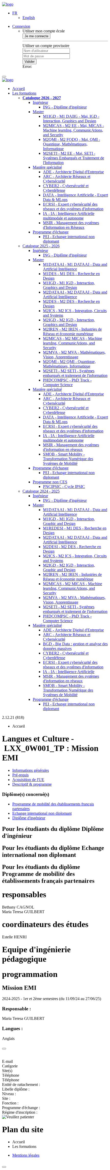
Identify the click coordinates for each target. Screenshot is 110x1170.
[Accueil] (7, 4)
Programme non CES (50, 482)
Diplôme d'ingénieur (28, 818)
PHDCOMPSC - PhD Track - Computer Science (67, 382)
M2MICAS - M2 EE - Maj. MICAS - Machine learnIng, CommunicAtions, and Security (73, 130)
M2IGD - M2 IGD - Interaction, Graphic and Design (69, 567)
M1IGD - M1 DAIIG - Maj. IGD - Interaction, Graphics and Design (71, 118)
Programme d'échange (51, 232)
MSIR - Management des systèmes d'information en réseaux (71, 447)
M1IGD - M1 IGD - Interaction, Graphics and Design (69, 285)
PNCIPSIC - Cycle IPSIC (64, 486)
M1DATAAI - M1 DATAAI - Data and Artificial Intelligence (75, 266)
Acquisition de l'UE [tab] (28, 779)
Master (38, 112)
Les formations (24, 93)
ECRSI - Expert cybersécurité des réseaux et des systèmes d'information (73, 206)
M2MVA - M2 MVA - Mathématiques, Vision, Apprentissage (74, 354)
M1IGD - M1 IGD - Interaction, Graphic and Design (69, 521)
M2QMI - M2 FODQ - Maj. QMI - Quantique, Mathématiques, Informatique (71, 144)
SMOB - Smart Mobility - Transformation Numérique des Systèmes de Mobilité (68, 459)
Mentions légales (25, 1155)
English (29, 17)
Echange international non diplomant (42, 813)
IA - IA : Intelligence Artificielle (68, 671)
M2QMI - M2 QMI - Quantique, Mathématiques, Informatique (69, 363)
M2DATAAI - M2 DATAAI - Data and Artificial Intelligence (75, 294)
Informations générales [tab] (30, 770)
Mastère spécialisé (47, 167)
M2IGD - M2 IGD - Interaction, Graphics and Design (69, 322)
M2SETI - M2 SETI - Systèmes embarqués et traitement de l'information (75, 373)
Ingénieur (40, 102)
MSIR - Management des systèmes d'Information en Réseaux (71, 225)
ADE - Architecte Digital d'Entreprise (73, 172)
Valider (30, 62)
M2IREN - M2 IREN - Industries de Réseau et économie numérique (72, 331)
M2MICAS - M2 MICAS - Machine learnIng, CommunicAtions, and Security (72, 343)
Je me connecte (36, 36)
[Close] (4, 1048)
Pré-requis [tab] (20, 775)
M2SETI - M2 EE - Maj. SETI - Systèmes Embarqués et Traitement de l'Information (73, 158)
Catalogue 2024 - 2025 (41, 491)
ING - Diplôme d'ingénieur (65, 107)
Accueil (18, 88)
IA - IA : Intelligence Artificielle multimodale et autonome (68, 215)
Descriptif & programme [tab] (32, 784)
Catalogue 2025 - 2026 (41, 246)
